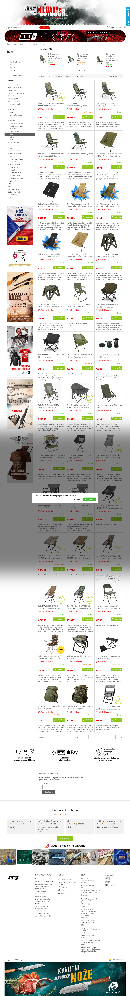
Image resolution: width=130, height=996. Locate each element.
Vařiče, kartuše (15, 151)
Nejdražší (69, 76)
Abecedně (80, 76)
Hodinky (12, 110)
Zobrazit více (65, 838)
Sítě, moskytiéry (15, 142)
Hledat (44, 28)
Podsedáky (13, 170)
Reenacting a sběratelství (16, 93)
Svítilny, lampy (15, 107)
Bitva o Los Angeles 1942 (89, 885)
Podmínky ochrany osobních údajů (41, 910)
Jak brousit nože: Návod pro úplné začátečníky (90, 941)
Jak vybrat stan (40, 894)
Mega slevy (11, 200)
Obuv (9, 186)
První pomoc (14, 162)
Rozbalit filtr (18, 75)
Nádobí (12, 121)
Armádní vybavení (16, 115)
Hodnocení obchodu (65, 810)
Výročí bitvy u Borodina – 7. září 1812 (90, 930)
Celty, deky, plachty (16, 123)
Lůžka (12, 137)
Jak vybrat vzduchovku (42, 899)
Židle (12, 134)
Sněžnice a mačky (16, 173)
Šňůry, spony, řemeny (17, 159)
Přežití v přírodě (15, 145)
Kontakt (37, 879)
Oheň (11, 148)
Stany (11, 118)
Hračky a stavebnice (14, 192)
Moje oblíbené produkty (43, 916)
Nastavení (76, 499)
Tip (12, 68)
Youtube (64, 893)
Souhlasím (90, 499)
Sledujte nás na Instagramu (68, 845)
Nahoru (43, 737)
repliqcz (64, 890)
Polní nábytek (14, 131)
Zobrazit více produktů (79, 70)
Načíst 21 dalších (80, 737)
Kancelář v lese (15, 167)
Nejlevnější (58, 76)
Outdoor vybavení (14, 101)
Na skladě (15, 62)
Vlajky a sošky (12, 195)
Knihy (10, 197)
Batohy (10, 184)
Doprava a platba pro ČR (43, 884)
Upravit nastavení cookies (50, 960)
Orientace (13, 156)
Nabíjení (13, 181)
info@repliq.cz (66, 879)
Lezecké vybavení (15, 164)
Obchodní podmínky (42, 913)
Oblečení (11, 96)
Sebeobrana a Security (15, 189)
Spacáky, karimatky (16, 126)
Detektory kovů (15, 104)
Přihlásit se (48, 792)
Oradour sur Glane (87, 936)
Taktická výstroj (13, 99)
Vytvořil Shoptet (118, 960)
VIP (12, 71)
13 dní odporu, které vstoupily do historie (88, 880)
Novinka (14, 65)
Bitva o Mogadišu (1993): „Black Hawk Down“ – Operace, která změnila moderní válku (89, 902)
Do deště (13, 129)
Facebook (64, 887)
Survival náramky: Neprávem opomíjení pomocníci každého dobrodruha (88, 912)
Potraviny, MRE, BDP (17, 178)
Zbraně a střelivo (13, 85)
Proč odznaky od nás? (42, 906)
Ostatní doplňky (15, 175)
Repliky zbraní (12, 90)
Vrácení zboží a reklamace (44, 881)
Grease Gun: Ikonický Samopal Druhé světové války (89, 922)
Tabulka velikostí (40, 891)
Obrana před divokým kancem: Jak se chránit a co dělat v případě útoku (90, 949)
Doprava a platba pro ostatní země (42, 888)
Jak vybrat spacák (41, 896)
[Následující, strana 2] (117, 737)
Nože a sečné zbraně (15, 88)
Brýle (11, 112)
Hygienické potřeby (16, 154)
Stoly (11, 140)
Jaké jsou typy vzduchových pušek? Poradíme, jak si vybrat (90, 892)
